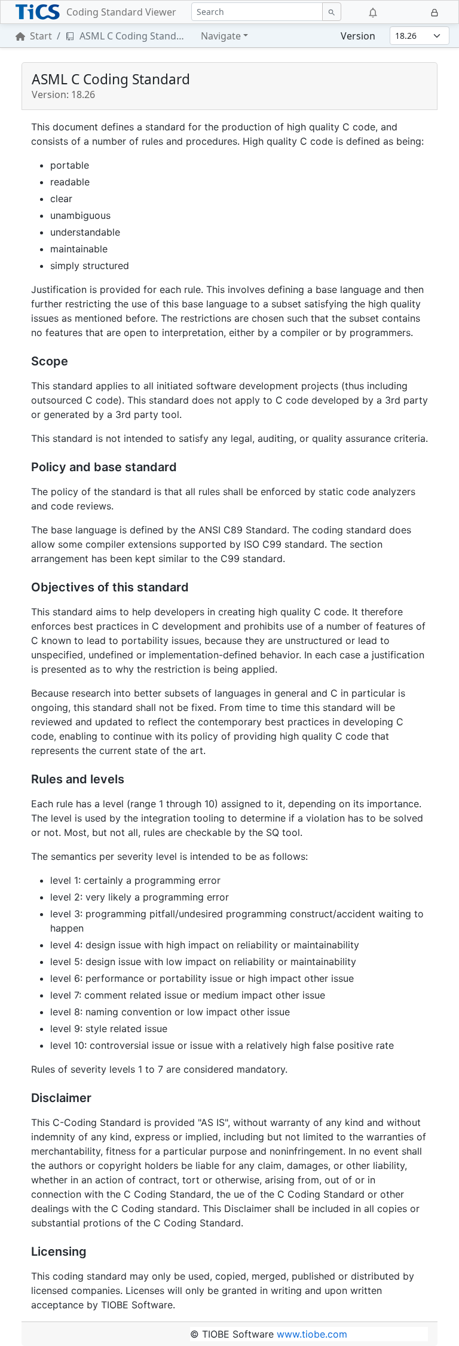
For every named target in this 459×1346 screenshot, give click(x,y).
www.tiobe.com (312, 1334)
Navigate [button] (221, 35)
